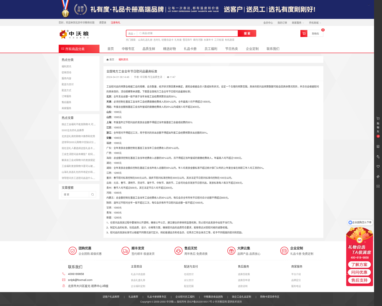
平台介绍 (296, 274)
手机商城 (314, 22)
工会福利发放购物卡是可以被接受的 (81, 166)
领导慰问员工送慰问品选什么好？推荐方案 (84, 178)
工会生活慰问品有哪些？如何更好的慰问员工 (85, 154)
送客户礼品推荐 (111, 296)
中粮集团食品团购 (213, 296)
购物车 (315, 33)
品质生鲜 (148, 48)
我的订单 (282, 22)
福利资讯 (66, 66)
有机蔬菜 (229, 39)
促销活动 (66, 72)
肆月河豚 (198, 39)
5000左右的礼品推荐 (73, 130)
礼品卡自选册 (138, 274)
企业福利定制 (138, 286)
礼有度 (178, 39)
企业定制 (252, 48)
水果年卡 (208, 39)
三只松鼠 (219, 39)
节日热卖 (231, 48)
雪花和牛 (187, 39)
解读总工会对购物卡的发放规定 (78, 160)
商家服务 (297, 22)
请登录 (102, 22)
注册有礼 (115, 22)
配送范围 (189, 286)
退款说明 (243, 286)
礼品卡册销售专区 (156, 296)
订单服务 (66, 96)
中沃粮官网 (221, 301)
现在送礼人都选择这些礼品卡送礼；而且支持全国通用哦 (91, 148)
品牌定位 (296, 280)
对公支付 (189, 280)
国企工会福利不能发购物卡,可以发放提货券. (85, 124)
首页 (110, 48)
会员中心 (268, 22)
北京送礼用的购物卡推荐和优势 (78, 136)
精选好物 (169, 48)
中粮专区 (128, 48)
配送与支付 (68, 84)
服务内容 (66, 78)
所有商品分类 (75, 49)
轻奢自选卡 (167, 39)
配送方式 (66, 90)
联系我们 (273, 48)
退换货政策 (244, 274)
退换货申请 (244, 280)
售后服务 (66, 102)
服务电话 (296, 286)
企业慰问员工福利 (185, 296)
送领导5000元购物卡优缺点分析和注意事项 (85, 142)
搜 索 (247, 33)
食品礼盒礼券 (138, 280)
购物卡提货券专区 (269, 296)
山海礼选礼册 (145, 39)
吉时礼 (157, 39)
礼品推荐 (133, 296)
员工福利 (211, 48)
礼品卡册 (190, 48)
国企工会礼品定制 (241, 296)
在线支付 (189, 274)
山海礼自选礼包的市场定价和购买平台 (82, 172)
